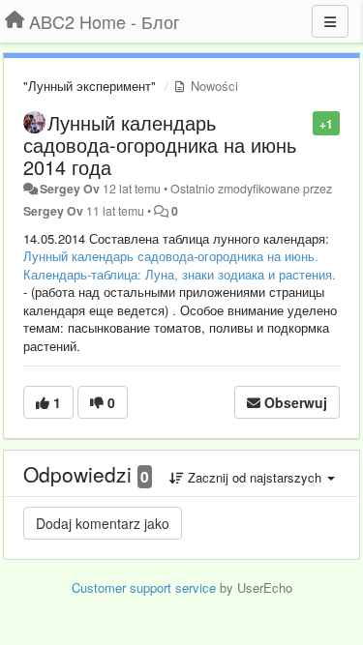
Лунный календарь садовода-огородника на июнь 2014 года (159, 144)
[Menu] (330, 21)
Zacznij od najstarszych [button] (254, 477)
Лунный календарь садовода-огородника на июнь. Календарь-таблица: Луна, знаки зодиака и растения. (179, 265)
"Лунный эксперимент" (89, 85)
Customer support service (144, 587)
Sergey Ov (70, 188)
